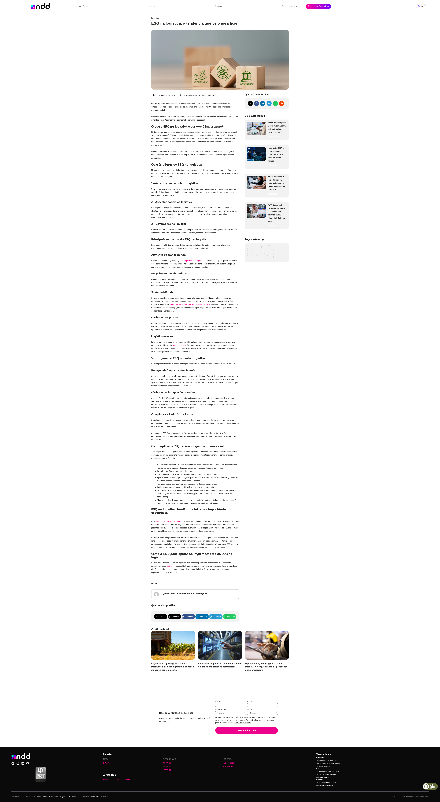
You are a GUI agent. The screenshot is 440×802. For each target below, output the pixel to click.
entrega (265, 247)
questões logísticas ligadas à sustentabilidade (190, 304)
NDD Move (171, 566)
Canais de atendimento (90, 797)
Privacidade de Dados (33, 797)
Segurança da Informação (69, 797)
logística (268, 252)
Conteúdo (218, 6)
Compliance (53, 797)
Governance (258, 252)
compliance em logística (193, 260)
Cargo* (250, 709)
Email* (249, 701)
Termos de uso (16, 797)
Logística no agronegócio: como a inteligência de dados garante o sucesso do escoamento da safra (172, 666)
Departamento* (221, 709)
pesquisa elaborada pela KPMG (169, 521)
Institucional (150, 6)
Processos (261, 257)
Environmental (276, 247)
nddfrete (251, 257)
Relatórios (105, 797)
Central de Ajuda (288, 6)
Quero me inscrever (246, 730)
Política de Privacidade (242, 723)
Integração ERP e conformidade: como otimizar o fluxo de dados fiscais (276, 154)
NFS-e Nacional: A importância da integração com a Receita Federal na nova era (276, 183)
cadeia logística (254, 247)
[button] (160, 616)
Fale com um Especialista (318, 6)
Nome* (218, 701)
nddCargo (277, 252)
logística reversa (179, 345)
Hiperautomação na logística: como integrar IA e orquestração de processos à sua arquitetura (266, 666)
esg (249, 252)
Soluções (82, 6)
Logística (155, 18)
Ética (45, 797)
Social (270, 257)
